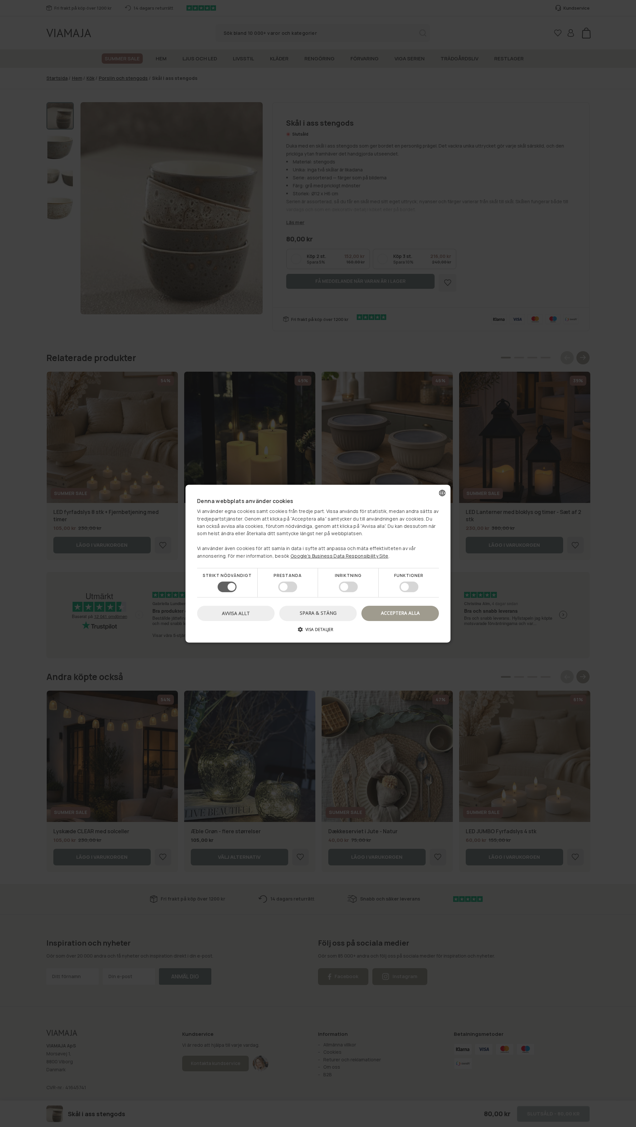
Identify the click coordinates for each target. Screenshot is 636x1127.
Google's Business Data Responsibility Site (340, 555)
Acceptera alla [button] (400, 613)
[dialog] (318, 563)
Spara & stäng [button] (318, 613)
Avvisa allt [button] (236, 613)
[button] (318, 632)
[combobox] (442, 492)
